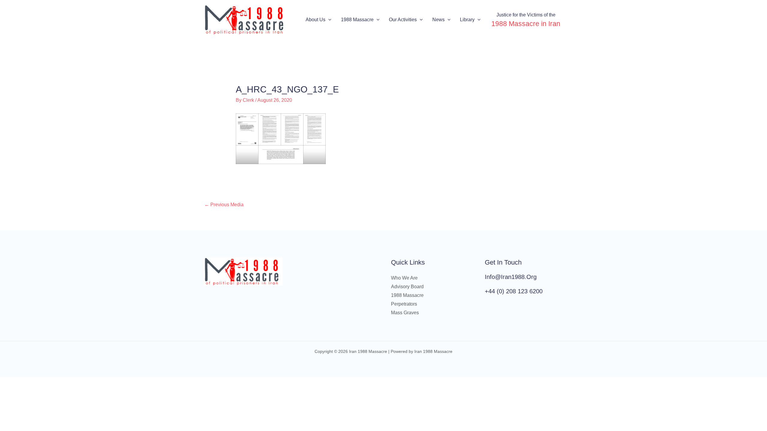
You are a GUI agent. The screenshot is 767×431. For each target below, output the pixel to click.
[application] (328, 19)
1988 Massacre (357, 19)
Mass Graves (405, 312)
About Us (315, 19)
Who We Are (404, 277)
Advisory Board (407, 286)
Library (467, 19)
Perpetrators (404, 303)
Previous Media (224, 204)
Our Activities (403, 19)
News (438, 19)
